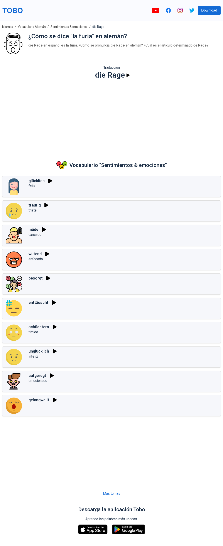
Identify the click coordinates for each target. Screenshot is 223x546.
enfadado (36, 259)
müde (33, 229)
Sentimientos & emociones (69, 26)
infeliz (33, 356)
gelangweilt (39, 400)
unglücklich (39, 351)
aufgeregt (37, 375)
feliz (32, 186)
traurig (35, 205)
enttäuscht (38, 302)
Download (209, 10)
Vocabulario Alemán (32, 26)
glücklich (37, 180)
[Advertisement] (111, 116)
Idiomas (7, 26)
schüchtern (39, 327)
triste (33, 210)
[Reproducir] (128, 75)
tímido (33, 332)
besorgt (36, 278)
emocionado (38, 381)
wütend (35, 253)
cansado (35, 235)
